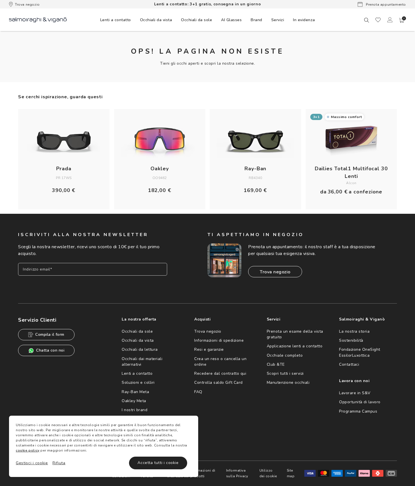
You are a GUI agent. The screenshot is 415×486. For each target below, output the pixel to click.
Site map (291, 473)
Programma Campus (358, 411)
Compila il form (49, 334)
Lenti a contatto (137, 373)
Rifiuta (59, 463)
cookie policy (28, 450)
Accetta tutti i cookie (157, 462)
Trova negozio (27, 4)
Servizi (277, 20)
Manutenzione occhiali (288, 382)
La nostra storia (354, 331)
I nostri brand (134, 410)
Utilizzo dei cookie (268, 473)
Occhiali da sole (137, 331)
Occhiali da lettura (140, 349)
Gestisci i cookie (32, 463)
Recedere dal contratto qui (220, 373)
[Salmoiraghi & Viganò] (38, 19)
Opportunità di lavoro (360, 402)
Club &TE (276, 364)
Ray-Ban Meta (135, 392)
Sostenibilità (351, 340)
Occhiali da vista (138, 340)
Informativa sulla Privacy (237, 473)
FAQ (198, 392)
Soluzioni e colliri (138, 382)
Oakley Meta (134, 401)
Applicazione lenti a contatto (295, 346)
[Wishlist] (378, 19)
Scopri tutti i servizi (285, 373)
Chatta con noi (50, 350)
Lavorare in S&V (355, 393)
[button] (401, 20)
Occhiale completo (285, 355)
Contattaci (349, 364)
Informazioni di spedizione (219, 340)
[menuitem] (116, 19)
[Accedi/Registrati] (389, 19)
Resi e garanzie (209, 349)
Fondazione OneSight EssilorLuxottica (359, 352)
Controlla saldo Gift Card (218, 382)
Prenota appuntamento (385, 4)
